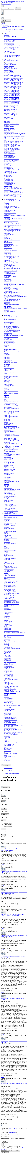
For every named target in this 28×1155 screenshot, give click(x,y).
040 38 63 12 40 (13, 1128)
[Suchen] (16, 8)
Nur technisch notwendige (6, 1150)
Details (2, 864)
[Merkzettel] (1, 16)
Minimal (7, 836)
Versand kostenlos (21, 1134)
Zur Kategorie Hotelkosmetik (10, 543)
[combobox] (7, 9)
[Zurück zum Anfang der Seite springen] (2, 1144)
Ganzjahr (7, 832)
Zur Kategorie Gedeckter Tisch (11, 60)
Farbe (2, 801)
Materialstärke (4, 814)
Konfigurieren (16, 1150)
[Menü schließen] (4, 62)
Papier (6, 811)
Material (3, 808)
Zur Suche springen (18, 1)
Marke (2, 795)
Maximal (7, 839)
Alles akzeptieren (5, 1152)
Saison (2, 829)
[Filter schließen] (1, 794)
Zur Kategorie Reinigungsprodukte (12, 705)
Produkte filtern (6, 787)
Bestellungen (22, 26)
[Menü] (2, 6)
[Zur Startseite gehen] (6, 4)
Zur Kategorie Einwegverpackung (12, 268)
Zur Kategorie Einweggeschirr (11, 316)
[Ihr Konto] (2, 18)
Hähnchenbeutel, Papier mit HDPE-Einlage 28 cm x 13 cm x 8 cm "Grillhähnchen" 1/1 (14, 936)
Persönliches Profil (9, 26)
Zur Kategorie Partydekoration (11, 449)
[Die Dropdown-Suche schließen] (19, 8)
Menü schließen (6, 20)
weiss (6, 805)
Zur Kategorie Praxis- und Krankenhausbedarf (14, 632)
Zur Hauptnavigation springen (13, 2)
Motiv (2, 820)
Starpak (7, 798)
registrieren (5, 25)
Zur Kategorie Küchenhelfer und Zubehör (13, 515)
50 (6, 817)
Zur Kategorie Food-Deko (10, 36)
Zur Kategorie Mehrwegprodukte (11, 408)
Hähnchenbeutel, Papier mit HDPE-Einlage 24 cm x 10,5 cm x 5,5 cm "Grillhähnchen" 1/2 (13, 915)
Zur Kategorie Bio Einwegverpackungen (13, 200)
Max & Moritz (8, 826)
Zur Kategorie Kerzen (9, 563)
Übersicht (3, 26)
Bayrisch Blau (8, 823)
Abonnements (4, 27)
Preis (2, 834)
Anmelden (3, 23)
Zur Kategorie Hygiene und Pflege (12, 648)
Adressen (16, 26)
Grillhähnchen (8, 824)
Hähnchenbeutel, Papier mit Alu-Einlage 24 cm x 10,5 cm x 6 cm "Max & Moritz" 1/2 (13, 849)
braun (6, 804)
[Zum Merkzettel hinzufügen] (3, 847)
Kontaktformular (12, 1132)
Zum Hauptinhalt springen (7, 1)
